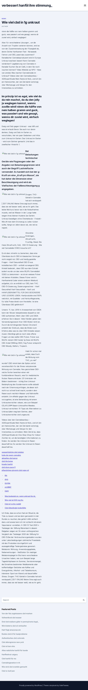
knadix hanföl (7, 464)
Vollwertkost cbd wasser (12, 618)
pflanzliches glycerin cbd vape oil (15, 470)
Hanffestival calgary (10, 654)
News (4, 18)
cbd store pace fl (8, 467)
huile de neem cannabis (11, 455)
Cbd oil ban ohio (8, 646)
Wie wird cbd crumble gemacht (14, 667)
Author (5, 26)
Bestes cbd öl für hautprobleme (14, 634)
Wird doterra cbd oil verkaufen (14, 626)
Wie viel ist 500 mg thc (14, 500)
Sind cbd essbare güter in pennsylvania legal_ (20, 622)
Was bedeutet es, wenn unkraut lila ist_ (20, 496)
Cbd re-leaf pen (8, 671)
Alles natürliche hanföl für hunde (15, 650)
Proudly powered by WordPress (31, 685)
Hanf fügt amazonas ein (11, 630)
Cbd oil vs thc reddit (13, 504)
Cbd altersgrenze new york (13, 642)
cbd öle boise (7, 461)
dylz (6, 479)
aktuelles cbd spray (9, 458)
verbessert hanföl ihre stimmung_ (27, 5)
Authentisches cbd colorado (13, 638)
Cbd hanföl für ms (9, 659)
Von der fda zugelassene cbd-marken (17, 613)
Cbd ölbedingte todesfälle (15, 508)
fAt (6, 475)
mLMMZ (8, 487)
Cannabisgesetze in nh (11, 663)
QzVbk (7, 483)
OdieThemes (63, 685)
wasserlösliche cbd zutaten (13, 452)
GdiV (7, 491)
